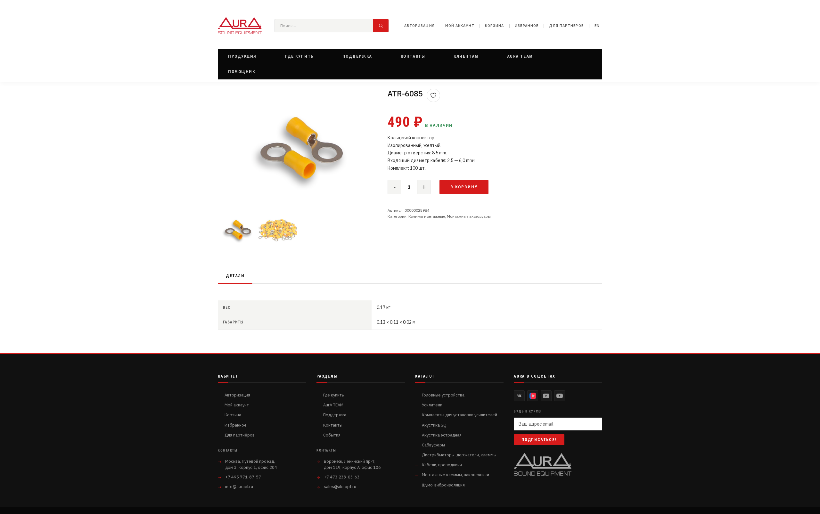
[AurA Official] (546, 395)
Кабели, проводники (442, 465)
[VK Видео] (532, 395)
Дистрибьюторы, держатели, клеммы (459, 455)
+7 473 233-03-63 (342, 477)
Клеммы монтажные (426, 216)
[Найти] (381, 25)
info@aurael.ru (239, 486)
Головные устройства (443, 395)
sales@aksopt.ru (340, 486)
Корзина (494, 25)
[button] (242, 56)
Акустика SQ (434, 425)
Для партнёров (566, 25)
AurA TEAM (333, 405)
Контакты (332, 425)
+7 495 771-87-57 (243, 477)
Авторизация (419, 25)
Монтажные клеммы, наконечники (455, 474)
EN (597, 25)
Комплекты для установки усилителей (459, 415)
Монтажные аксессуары (469, 216)
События (331, 435)
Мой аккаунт (459, 25)
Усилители (432, 405)
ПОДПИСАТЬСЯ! (539, 439)
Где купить (333, 395)
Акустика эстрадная (442, 435)
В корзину (464, 186)
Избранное (527, 25)
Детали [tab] (235, 275)
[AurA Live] (559, 395)
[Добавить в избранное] (433, 95)
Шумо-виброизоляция (443, 485)
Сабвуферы (433, 445)
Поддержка (334, 415)
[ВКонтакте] (519, 395)
